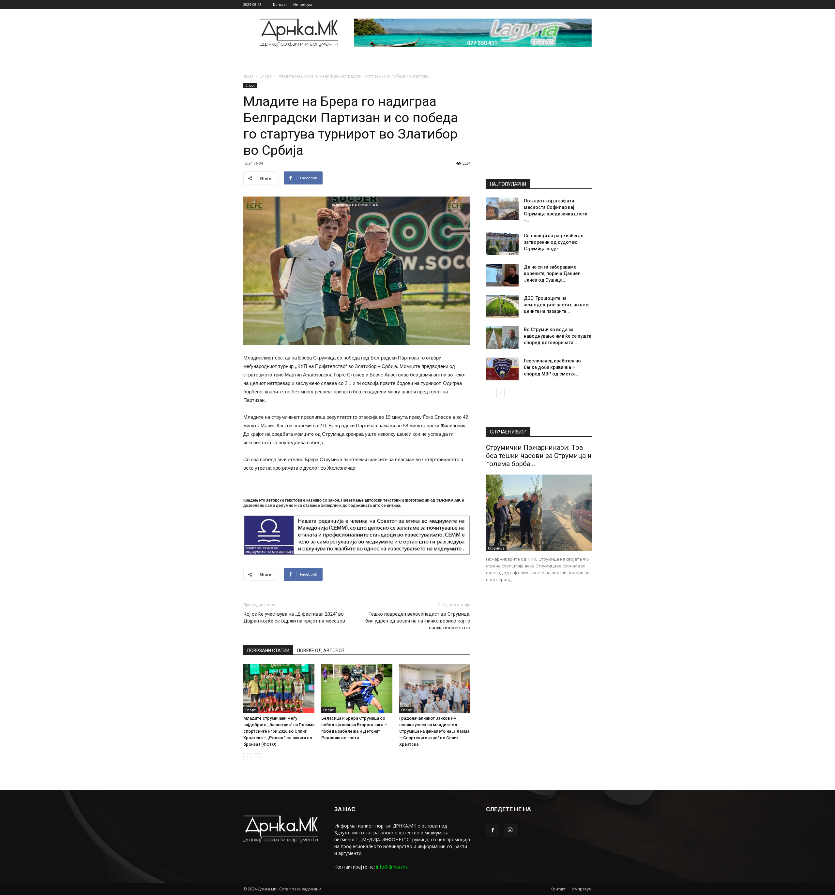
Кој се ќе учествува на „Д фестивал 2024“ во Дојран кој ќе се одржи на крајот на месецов (294, 617)
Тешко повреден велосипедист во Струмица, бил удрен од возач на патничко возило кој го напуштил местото (417, 621)
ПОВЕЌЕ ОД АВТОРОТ (321, 650)
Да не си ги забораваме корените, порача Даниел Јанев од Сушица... (552, 273)
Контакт (280, 4)
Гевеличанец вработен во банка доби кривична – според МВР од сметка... (552, 367)
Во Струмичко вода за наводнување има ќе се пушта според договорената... (557, 336)
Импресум (302, 4)
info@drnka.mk (392, 867)
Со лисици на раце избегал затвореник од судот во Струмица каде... (554, 242)
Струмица (496, 548)
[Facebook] (492, 830)
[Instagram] (510, 830)
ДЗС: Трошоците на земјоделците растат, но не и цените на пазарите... (556, 305)
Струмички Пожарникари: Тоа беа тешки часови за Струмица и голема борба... (539, 456)
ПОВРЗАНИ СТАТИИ (268, 650)
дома (248, 76)
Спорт (265, 76)
